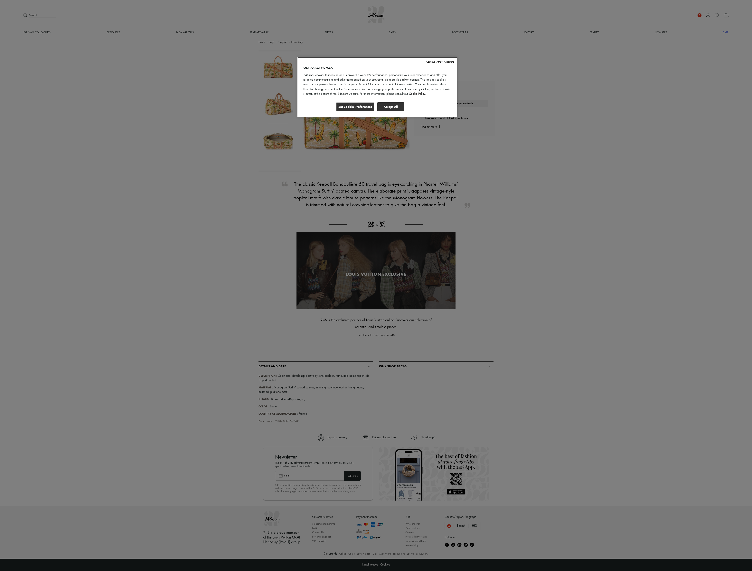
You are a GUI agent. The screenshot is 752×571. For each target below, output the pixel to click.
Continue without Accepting (440, 62)
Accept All (391, 107)
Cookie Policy (417, 93)
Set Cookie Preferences (355, 107)
